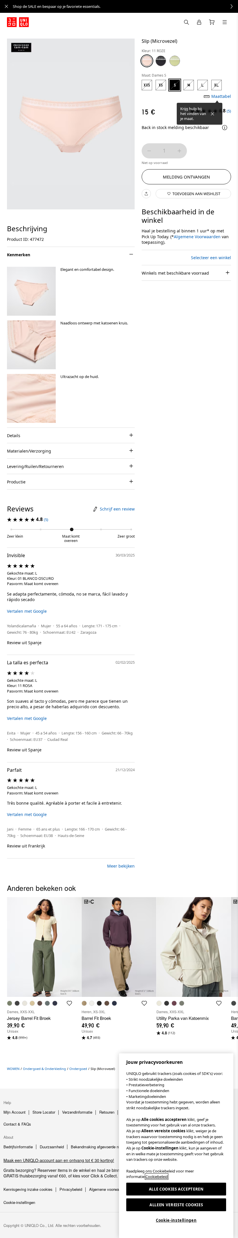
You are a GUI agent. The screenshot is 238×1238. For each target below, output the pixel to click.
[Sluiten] (212, 113)
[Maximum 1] (179, 150)
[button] (31, 291)
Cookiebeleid (156, 1176)
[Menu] (224, 22)
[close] (6, 6)
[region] (176, 1145)
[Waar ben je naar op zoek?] (186, 22)
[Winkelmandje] (211, 22)
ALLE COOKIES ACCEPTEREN (176, 1189)
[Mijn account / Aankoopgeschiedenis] (199, 22)
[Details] (224, 127)
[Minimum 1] (149, 150)
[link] (125, 6)
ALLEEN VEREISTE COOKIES (176, 1204)
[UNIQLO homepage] (18, 22)
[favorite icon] (69, 1003)
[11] (147, 61)
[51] (175, 61)
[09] (161, 61)
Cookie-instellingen (176, 1220)
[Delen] (146, 193)
